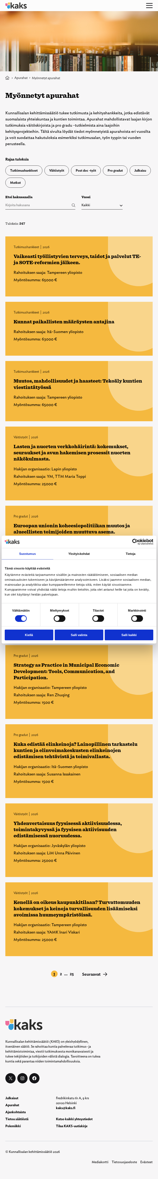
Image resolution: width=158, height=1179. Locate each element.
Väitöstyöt (56, 170)
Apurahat (21, 78)
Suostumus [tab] (27, 553)
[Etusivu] (7, 78)
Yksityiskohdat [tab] (79, 553)
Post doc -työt (86, 170)
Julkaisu (140, 170)
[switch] (59, 618)
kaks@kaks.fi (65, 1108)
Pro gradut (115, 170)
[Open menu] (149, 5)
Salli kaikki (129, 635)
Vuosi (86, 197)
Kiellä (29, 635)
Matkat (15, 183)
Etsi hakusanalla (19, 197)
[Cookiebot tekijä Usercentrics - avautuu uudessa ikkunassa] (135, 542)
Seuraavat (94, 974)
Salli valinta (79, 635)
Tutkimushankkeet (24, 170)
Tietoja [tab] (131, 553)
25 (72, 974)
